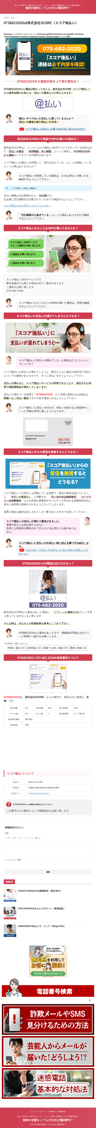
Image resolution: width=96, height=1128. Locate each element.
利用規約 (52, 1111)
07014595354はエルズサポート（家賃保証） (42, 908)
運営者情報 (62, 1111)
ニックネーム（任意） (13, 860)
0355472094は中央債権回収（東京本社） (40, 891)
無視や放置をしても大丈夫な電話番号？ (48, 7)
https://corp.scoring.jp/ (39, 793)
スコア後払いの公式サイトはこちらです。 (27, 205)
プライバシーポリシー (38, 1111)
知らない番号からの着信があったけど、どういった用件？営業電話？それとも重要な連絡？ (48, 1116)
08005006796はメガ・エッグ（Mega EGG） (42, 926)
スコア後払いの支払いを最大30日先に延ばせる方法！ (55, 128)
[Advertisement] (48, 747)
